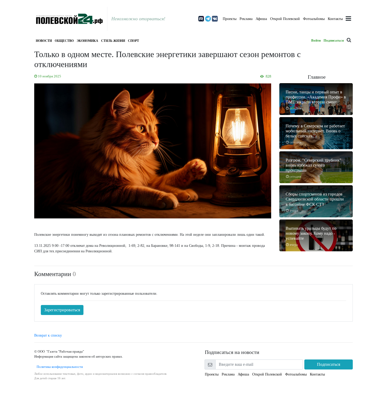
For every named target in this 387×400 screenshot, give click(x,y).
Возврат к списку (48, 335)
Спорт (133, 41)
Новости (44, 41)
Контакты (335, 19)
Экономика (87, 41)
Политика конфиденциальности (58, 367)
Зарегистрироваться (62, 310)
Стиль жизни (113, 41)
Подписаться (334, 40)
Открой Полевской (285, 19)
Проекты (229, 19)
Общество (64, 41)
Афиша (261, 19)
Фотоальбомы (314, 19)
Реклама (246, 19)
